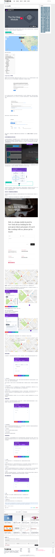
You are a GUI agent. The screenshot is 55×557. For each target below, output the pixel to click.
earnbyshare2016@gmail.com (41, 550)
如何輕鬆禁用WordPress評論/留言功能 (25, 533)
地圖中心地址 (7, 61)
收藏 (34, 507)
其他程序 (48, 16)
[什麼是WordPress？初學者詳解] (17, 518)
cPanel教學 (47, 7)
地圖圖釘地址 (7, 73)
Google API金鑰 (8, 60)
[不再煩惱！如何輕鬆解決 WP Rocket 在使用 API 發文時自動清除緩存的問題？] (8, 518)
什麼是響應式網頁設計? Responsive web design (17, 533)
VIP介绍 (29, 549)
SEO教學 (26, 521)
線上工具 (48, 27)
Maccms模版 (43, 10)
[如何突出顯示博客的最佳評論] (35, 528)
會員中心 (21, 549)
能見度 (7, 69)
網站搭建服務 (43, 26)
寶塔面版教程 (47, 18)
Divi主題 (10, 7)
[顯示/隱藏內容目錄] (13, 55)
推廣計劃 (29, 551)
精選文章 (21, 1)
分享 (31, 507)
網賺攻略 (48, 26)
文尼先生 (7, 507)
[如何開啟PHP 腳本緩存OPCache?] (8, 528)
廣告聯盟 (25, 1)
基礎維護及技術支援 (43, 17)
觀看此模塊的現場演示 (8, 52)
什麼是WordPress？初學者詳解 (16, 523)
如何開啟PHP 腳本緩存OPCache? (8, 533)
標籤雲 (21, 550)
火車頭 (43, 25)
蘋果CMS (43, 28)
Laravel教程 (43, 9)
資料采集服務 (47, 28)
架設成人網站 (43, 24)
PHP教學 (48, 10)
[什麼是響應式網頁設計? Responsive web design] (17, 528)
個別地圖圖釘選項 (7, 70)
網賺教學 (43, 27)
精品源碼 (17, 1)
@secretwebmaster (41, 549)
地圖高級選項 (6, 66)
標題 (6, 71)
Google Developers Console (25, 77)
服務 (14, 1)
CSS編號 (7, 67)
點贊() (37, 507)
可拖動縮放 (7, 64)
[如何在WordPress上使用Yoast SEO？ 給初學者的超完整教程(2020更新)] (26, 518)
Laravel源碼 (47, 9)
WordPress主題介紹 (14, 7)
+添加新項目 (7, 59)
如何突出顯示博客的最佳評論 (34, 532)
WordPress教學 (6, 521)
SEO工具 (23, 521)
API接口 (43, 7)
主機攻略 (28, 1)
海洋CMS (48, 24)
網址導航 (21, 551)
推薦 (47, 19)
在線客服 (29, 552)
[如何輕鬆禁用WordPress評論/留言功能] (26, 528)
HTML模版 (48, 8)
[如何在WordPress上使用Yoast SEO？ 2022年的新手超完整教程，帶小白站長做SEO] (35, 518)
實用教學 (48, 17)
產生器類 (48, 25)
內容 (6, 72)
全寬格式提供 (14, 30)
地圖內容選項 (6, 58)
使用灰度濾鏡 (7, 65)
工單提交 (29, 550)
